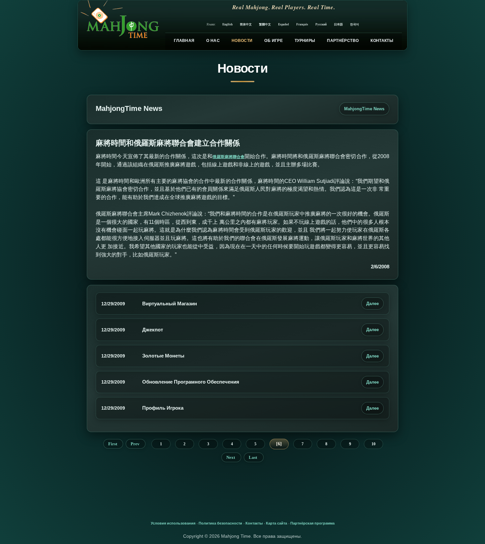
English (227, 24)
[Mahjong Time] (119, 25)
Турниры (305, 40)
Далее (372, 303)
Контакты (382, 40)
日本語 (338, 24)
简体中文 (246, 24)
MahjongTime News (364, 108)
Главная (184, 40)
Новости (242, 40)
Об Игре (273, 40)
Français (302, 24)
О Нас (213, 40)
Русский (321, 24)
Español (283, 24)
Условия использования (173, 523)
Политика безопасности (220, 523)
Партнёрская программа (312, 523)
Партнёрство (343, 40)
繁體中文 (265, 24)
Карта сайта (276, 523)
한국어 (354, 24)
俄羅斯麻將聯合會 (228, 156)
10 (373, 444)
